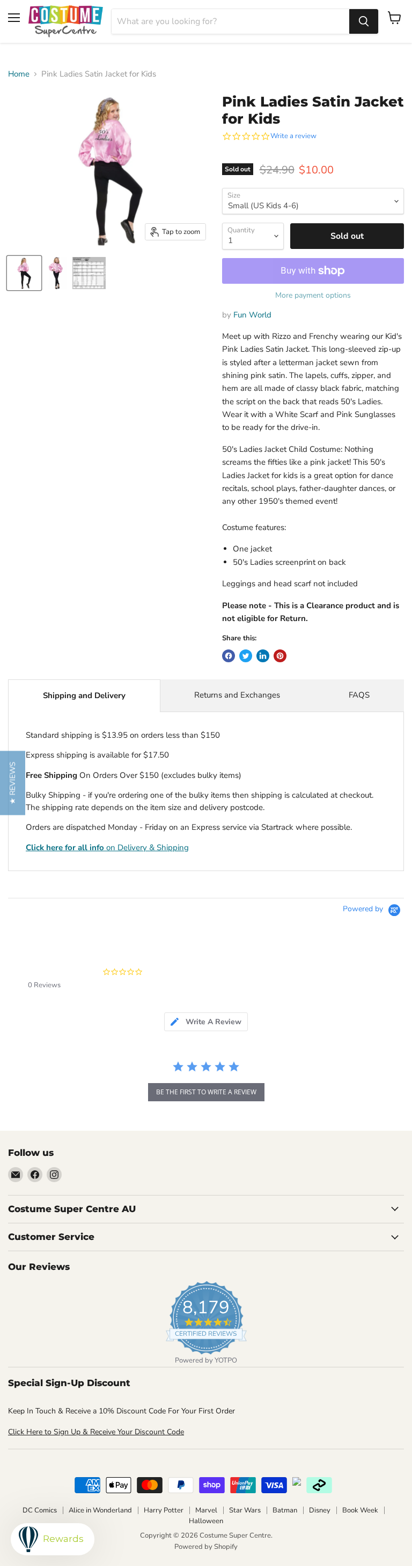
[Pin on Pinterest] (280, 655)
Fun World (252, 314)
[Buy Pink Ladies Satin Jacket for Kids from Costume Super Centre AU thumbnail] (56, 273)
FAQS (359, 695)
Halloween (206, 1521)
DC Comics (40, 1510)
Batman (285, 1510)
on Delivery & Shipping (107, 847)
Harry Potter (163, 1510)
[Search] (363, 21)
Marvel (206, 1510)
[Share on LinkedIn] (262, 655)
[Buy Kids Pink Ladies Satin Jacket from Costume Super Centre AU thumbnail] (24, 273)
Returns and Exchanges (237, 695)
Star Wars (245, 1510)
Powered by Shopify (206, 1547)
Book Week (360, 1510)
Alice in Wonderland (100, 1510)
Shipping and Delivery (84, 695)
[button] (12, 783)
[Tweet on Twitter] (245, 655)
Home (19, 74)
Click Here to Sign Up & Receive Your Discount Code (96, 1432)
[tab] (206, 1021)
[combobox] (230, 21)
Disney (319, 1510)
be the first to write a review (206, 1091)
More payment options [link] (313, 295)
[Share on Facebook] (228, 655)
